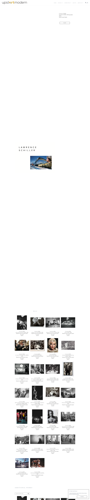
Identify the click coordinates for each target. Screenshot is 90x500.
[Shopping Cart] (87, 2)
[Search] (85, 2)
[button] (60, 2)
